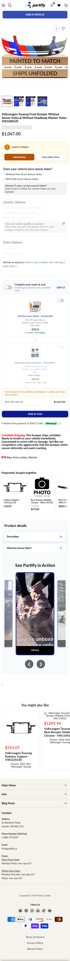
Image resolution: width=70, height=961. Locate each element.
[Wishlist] (59, 5)
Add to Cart (35, 414)
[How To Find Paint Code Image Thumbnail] (42, 101)
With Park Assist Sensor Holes (22, 178)
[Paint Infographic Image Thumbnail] (30, 101)
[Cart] (66, 5)
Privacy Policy (35, 942)
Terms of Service (35, 936)
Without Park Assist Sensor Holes (24, 174)
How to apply (35, 375)
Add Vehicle (19, 157)
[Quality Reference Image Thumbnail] (19, 101)
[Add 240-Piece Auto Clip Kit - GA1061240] (61, 300)
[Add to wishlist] (63, 28)
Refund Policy (35, 948)
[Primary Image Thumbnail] (7, 101)
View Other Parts (50, 157)
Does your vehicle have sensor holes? (27, 169)
